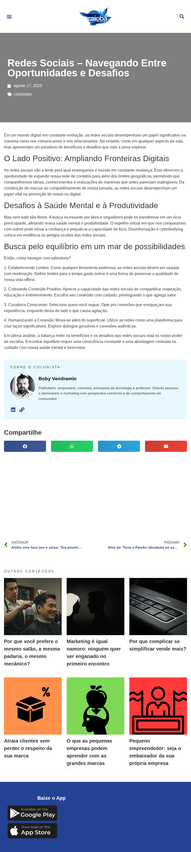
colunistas (23, 94)
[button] (9, 16)
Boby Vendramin (58, 378)
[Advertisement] (95, 491)
